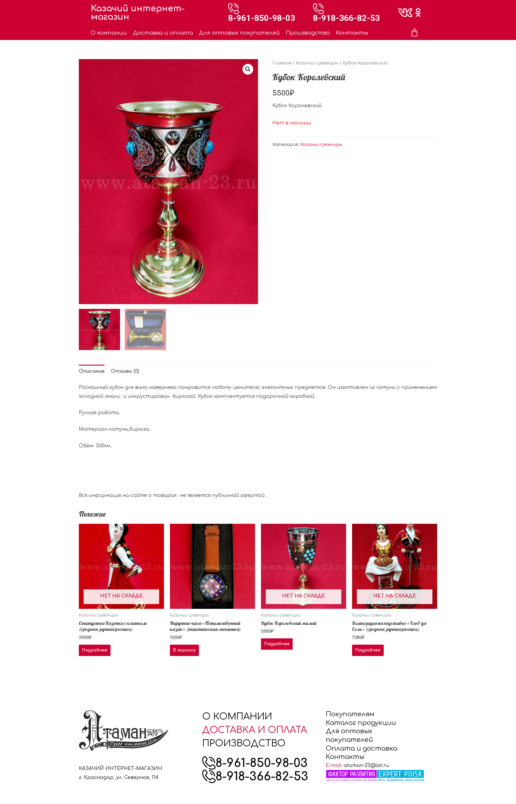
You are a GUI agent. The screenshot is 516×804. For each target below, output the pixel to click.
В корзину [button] (184, 650)
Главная (281, 63)
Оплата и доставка (361, 748)
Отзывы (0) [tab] (125, 371)
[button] (247, 69)
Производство (308, 33)
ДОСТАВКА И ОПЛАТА (254, 730)
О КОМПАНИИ (237, 717)
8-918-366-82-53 (346, 18)
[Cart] (414, 32)
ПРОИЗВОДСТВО (243, 743)
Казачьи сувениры (317, 63)
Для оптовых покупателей (239, 33)
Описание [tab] (92, 371)
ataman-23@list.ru (366, 765)
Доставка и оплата (163, 33)
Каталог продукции (361, 722)
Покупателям (350, 714)
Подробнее (95, 650)
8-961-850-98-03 (261, 18)
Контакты (352, 33)
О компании (109, 33)
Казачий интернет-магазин (138, 13)
